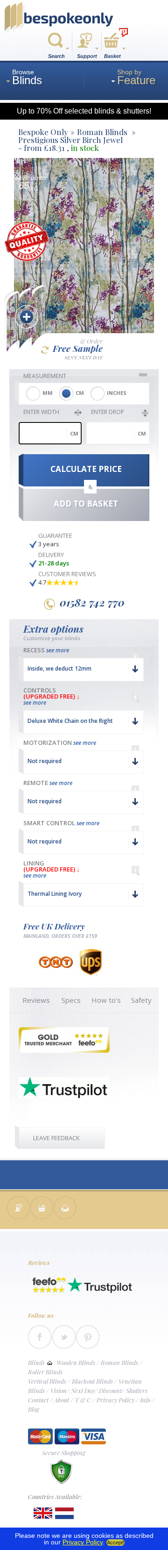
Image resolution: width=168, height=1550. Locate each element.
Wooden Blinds (75, 1362)
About (61, 1400)
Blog (33, 1409)
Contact (38, 1400)
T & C (83, 1400)
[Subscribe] (65, 1208)
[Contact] (18, 1208)
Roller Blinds (45, 1372)
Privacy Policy (115, 1400)
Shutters (136, 1390)
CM (80, 392)
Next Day (83, 1390)
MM (47, 392)
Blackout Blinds (92, 1381)
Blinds (36, 1362)
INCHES (116, 392)
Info (145, 1400)
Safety (141, 1000)
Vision (58, 1390)
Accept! (115, 1542)
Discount (110, 1390)
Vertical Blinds (47, 1381)
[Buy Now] (42, 1208)
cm (74, 433)
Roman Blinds (119, 1362)
